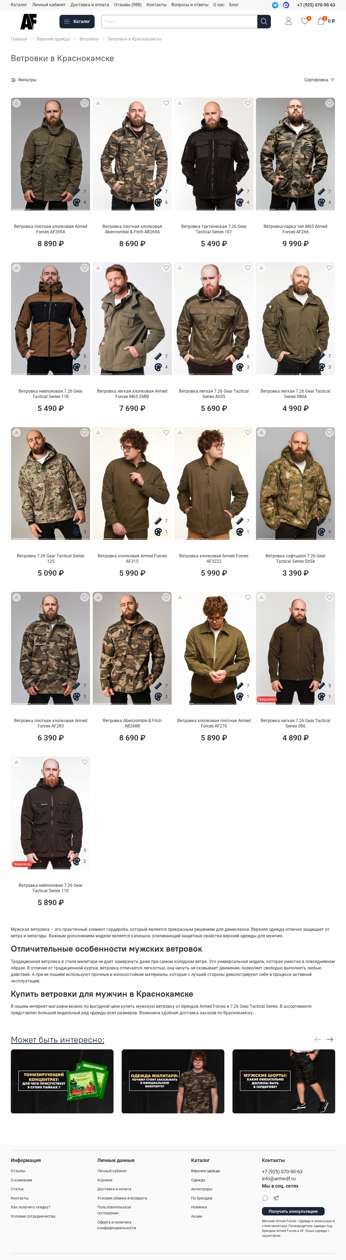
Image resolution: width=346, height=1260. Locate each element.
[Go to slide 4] (79, 207)
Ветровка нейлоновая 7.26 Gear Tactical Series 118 (50, 394)
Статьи (17, 1189)
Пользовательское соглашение (114, 1210)
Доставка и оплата (90, 4)
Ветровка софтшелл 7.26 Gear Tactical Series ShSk (295, 558)
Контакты (157, 4)
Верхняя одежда (53, 39)
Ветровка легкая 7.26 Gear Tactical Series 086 (295, 723)
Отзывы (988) (128, 4)
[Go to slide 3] (60, 207)
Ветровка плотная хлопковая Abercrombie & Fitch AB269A (132, 229)
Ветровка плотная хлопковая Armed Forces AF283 (50, 723)
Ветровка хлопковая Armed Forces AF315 (132, 558)
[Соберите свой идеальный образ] (16, 103)
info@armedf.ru (279, 1178)
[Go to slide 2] (40, 207)
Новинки (199, 1207)
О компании (21, 1180)
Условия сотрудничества (33, 1216)
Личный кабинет (49, 4)
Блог (234, 4)
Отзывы (18, 1171)
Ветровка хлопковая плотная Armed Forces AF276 (214, 723)
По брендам (201, 1198)
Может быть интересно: (57, 1039)
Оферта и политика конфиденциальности (116, 1225)
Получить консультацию (293, 1211)
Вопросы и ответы (189, 4)
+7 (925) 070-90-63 (282, 1171)
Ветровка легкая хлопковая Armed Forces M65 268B (132, 394)
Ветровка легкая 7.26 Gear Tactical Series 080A (295, 394)
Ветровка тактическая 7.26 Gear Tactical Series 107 (214, 229)
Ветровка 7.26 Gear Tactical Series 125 (50, 558)
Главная (19, 39)
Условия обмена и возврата (122, 1198)
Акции (196, 1216)
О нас (218, 4)
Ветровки (89, 39)
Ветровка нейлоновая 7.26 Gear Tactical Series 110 (50, 888)
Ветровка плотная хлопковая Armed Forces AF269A (50, 229)
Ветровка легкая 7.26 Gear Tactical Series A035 (214, 394)
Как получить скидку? (30, 1207)
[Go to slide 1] (21, 207)
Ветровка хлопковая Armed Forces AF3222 (213, 558)
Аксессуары (201, 1189)
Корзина (104, 1180)
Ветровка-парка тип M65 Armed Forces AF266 (295, 229)
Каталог (19, 4)
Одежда (198, 1180)
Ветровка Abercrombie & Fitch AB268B (132, 723)
